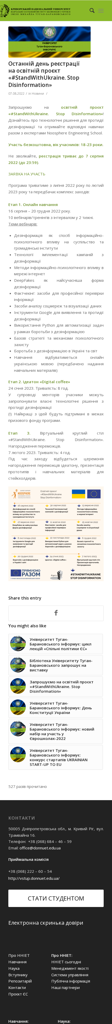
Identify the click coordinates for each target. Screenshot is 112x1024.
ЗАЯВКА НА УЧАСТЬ (26, 173)
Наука (14, 968)
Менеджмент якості (70, 968)
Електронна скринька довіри (45, 922)
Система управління (69, 974)
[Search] (89, 10)
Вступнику (18, 974)
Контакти (17, 987)
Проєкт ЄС (18, 993)
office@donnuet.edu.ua (40, 847)
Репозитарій (20, 981)
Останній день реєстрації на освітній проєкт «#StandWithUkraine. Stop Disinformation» (43, 74)
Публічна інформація (70, 981)
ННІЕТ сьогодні (66, 961)
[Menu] (101, 10)
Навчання (17, 961)
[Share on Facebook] (56, 613)
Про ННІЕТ (19, 955)
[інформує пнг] (49, 42)
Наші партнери (65, 987)
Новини (38, 93)
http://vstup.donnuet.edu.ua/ (34, 878)
